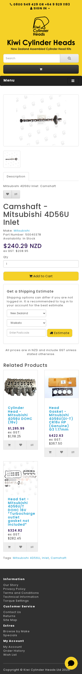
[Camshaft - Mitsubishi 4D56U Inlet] (41, 120)
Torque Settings (16, 601)
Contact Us (12, 612)
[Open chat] (71, 663)
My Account (12, 647)
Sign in (40, 8)
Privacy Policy (14, 589)
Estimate (61, 333)
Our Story (10, 585)
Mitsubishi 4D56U (26, 558)
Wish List (10, 655)
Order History (14, 651)
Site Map (10, 620)
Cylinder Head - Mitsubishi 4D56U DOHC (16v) (20, 414)
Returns (9, 616)
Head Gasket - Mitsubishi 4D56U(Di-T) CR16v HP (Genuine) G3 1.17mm (61, 418)
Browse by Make (16, 631)
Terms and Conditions (21, 593)
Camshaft (58, 558)
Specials (10, 635)
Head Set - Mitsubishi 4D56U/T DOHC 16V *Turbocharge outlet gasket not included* (21, 512)
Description (16, 176)
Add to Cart (42, 276)
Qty (5, 257)
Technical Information (21, 597)
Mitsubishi (22, 231)
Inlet (45, 558)
